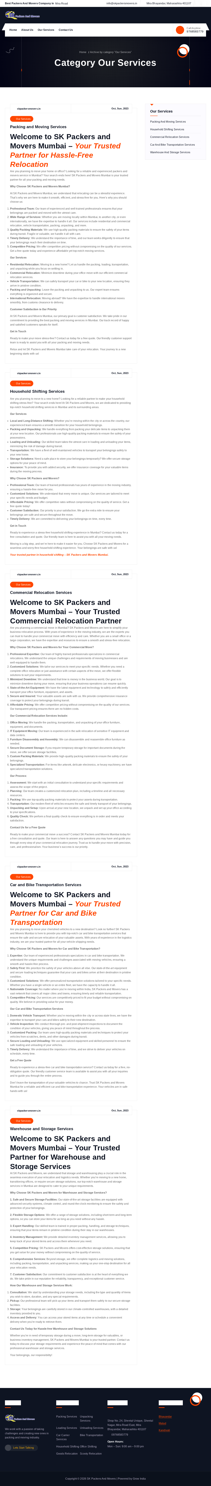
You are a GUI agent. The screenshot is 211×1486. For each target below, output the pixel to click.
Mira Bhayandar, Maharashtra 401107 (169, 3)
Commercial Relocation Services (41, 592)
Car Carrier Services (63, 1437)
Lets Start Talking (23, 1447)
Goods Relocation (67, 1453)
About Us (27, 30)
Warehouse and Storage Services (41, 1129)
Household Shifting (67, 1446)
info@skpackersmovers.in (121, 3)
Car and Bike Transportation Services (45, 885)
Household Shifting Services (37, 391)
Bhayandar (165, 1416)
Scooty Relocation (91, 1453)
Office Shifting (88, 1446)
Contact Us (66, 30)
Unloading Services (92, 1428)
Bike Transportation (91, 1435)
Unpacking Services (86, 1418)
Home (13, 30)
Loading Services (66, 1428)
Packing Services (66, 1416)
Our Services (46, 30)
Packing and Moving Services (38, 127)
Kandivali (164, 1430)
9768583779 (195, 31)
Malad (162, 1423)
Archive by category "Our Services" (111, 52)
